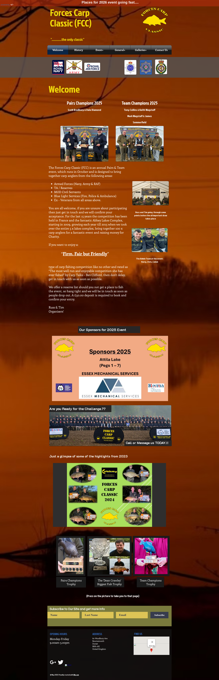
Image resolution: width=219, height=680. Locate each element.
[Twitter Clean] (60, 662)
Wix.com (76, 675)
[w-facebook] (68, 667)
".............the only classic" (67, 39)
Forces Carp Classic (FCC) (71, 18)
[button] (109, 495)
